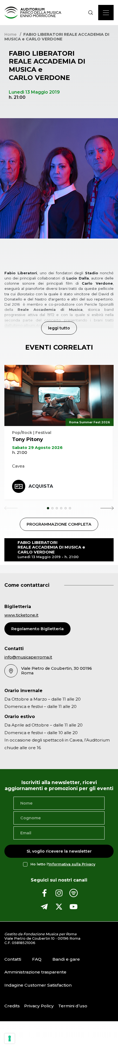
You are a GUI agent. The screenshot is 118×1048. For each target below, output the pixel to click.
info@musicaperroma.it (28, 657)
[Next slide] (107, 508)
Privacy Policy (39, 1005)
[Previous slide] (11, 508)
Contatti (12, 959)
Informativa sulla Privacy (72, 864)
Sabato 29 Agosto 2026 (37, 447)
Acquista (41, 486)
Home (10, 34)
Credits (12, 1005)
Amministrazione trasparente (35, 972)
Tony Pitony (27, 439)
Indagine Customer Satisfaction (38, 985)
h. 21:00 (19, 452)
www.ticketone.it (21, 615)
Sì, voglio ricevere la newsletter (59, 851)
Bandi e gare (66, 959)
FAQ (36, 959)
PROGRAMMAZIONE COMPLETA (59, 524)
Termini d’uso (72, 1005)
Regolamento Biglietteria (37, 628)
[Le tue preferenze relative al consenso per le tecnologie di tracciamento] (9, 1038)
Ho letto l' (62, 864)
